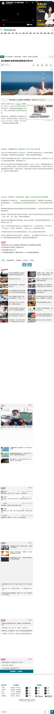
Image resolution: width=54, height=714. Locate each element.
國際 (5, 33)
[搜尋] (52, 30)
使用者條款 (18, 689)
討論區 (3, 687)
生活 (20, 33)
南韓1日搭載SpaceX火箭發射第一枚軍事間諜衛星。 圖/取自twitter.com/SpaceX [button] (27, 99)
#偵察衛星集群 (10, 260)
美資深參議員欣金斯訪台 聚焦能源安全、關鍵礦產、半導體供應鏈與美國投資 (44, 297)
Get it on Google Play (39, 696)
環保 (41, 33)
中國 (16, 33)
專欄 (45, 33)
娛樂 (23, 33)
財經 (9, 33)
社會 (12, 33)
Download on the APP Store (48, 696)
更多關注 (39, 685)
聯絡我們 (13, 689)
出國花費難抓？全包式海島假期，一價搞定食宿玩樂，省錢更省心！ (44, 285)
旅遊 (38, 33)
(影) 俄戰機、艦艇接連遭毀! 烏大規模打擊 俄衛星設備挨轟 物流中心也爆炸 (44, 315)
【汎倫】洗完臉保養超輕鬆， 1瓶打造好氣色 (44, 309)
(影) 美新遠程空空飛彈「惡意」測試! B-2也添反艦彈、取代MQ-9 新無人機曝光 (17, 315)
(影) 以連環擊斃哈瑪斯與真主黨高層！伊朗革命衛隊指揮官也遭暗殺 (17, 291)
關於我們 (13, 687)
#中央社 (32, 260)
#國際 (3, 260)
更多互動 (3, 685)
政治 (2, 33)
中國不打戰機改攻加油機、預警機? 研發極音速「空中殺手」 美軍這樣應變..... (17, 297)
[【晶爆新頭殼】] (45, 14)
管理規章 (18, 693)
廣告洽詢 (18, 695)
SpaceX (18, 104)
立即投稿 (13, 691)
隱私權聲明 (18, 691)
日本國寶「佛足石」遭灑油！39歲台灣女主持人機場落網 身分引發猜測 (44, 274)
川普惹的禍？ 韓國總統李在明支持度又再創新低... (44, 291)
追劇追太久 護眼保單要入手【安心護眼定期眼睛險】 (44, 279)
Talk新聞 (4, 689)
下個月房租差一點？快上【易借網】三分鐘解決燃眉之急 (16, 303)
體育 (30, 33)
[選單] (1, 30)
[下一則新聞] (52, 57)
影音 (52, 33)
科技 (34, 33)
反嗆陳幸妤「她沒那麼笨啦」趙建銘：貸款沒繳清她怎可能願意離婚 (28, 197)
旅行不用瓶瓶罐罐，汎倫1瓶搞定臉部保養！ (17, 285)
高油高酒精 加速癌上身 (14, 278)
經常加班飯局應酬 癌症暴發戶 (43, 302)
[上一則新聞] (50, 57)
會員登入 (13, 695)
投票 (3, 691)
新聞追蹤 (4, 695)
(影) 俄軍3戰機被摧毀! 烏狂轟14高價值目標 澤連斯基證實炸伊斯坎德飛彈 (17, 274)
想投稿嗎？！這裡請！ (16, 671)
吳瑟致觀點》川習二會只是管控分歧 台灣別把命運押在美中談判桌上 (17, 321)
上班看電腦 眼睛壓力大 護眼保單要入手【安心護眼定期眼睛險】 (17, 309)
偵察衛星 (19, 108)
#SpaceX (25, 260)
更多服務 (16, 685)
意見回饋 (13, 693)
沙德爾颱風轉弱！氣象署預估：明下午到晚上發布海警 (24, 149)
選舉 (48, 33)
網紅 (27, 33)
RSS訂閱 (18, 687)
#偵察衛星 (18, 260)
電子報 (3, 693)
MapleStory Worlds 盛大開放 (43, 319)
